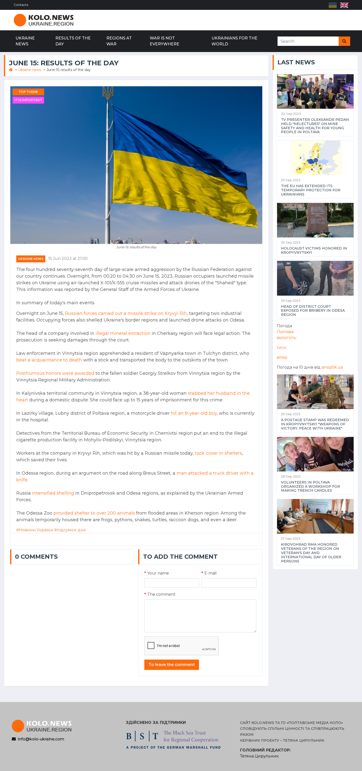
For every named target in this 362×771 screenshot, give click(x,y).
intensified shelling (53, 493)
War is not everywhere (164, 41)
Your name (156, 573)
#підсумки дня (70, 530)
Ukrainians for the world (234, 41)
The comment (160, 594)
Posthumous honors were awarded (55, 373)
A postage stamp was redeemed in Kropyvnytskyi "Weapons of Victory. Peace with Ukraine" (315, 424)
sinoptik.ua (332, 367)
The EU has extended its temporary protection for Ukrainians (310, 190)
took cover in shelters (218, 453)
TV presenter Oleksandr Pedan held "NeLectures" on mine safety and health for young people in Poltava (315, 126)
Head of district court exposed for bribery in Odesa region (313, 311)
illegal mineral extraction (123, 333)
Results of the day (73, 41)
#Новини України (34, 530)
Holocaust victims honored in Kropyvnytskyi (314, 250)
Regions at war (119, 41)
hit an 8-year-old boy (194, 413)
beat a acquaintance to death (49, 360)
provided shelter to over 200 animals (94, 513)
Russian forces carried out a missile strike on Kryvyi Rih (126, 313)
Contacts (21, 5)
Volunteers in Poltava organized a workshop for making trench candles (310, 486)
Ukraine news (25, 41)
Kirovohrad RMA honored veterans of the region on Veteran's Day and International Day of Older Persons (311, 552)
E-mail (209, 573)
